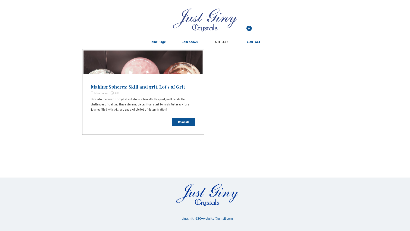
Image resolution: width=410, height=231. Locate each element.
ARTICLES (221, 42)
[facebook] (249, 28)
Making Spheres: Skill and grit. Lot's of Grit (138, 87)
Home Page (157, 42)
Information (101, 93)
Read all (183, 122)
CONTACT (254, 42)
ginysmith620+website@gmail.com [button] (207, 218)
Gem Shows (190, 42)
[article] (143, 92)
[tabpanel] (207, 218)
